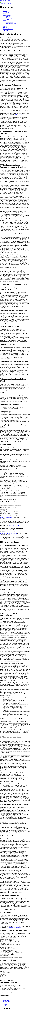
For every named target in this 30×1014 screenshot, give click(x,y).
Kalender (8, 16)
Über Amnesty (6, 30)
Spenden (5, 26)
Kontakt (5, 27)
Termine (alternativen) (11, 23)
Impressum (5, 998)
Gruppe (5, 11)
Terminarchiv (9, 22)
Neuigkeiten (6, 12)
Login (4, 1005)
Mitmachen (6, 24)
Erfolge (8, 19)
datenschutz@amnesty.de (6, 517)
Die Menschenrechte (8, 29)
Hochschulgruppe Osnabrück (7, 3)
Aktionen (5, 13)
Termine (5, 20)
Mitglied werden (7, 1001)
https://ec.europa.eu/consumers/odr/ (8, 533)
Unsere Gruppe (7, 15)
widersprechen (18, 114)
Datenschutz (6, 1000)
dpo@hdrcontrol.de (14, 525)
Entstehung (9, 18)
